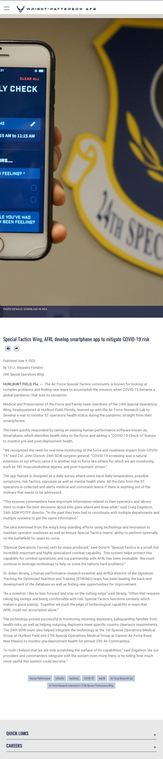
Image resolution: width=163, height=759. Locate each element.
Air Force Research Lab (121, 678)
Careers (14, 745)
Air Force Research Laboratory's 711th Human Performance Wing (81, 686)
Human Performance (40, 678)
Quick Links (17, 733)
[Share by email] (16, 348)
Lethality (59, 678)
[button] (7, 9)
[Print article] (8, 348)
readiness (74, 678)
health (102, 678)
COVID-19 (89, 678)
